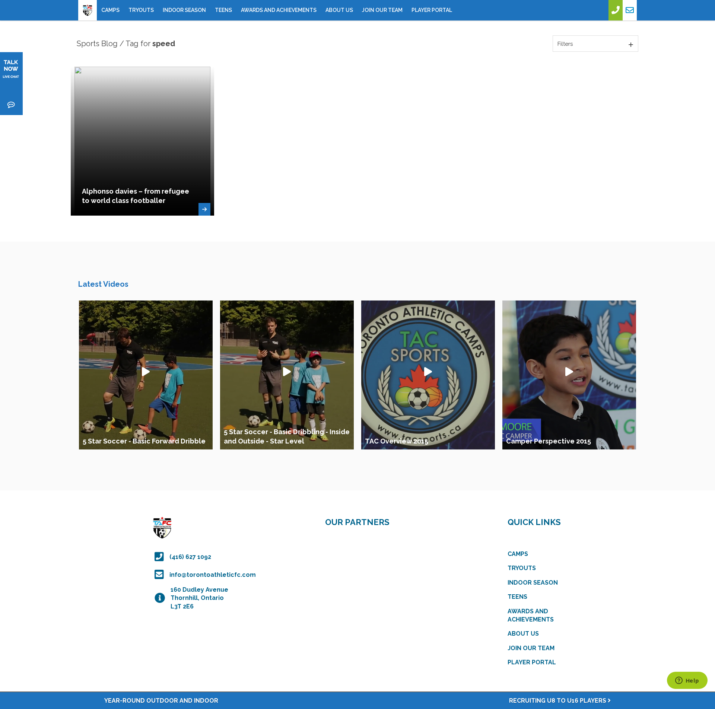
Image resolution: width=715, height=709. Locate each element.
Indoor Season (184, 10)
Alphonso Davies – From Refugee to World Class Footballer (135, 195)
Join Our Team (382, 10)
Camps (110, 10)
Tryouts (141, 10)
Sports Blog (97, 43)
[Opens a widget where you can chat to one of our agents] (687, 681)
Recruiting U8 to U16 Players (558, 700)
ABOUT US (339, 10)
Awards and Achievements (279, 10)
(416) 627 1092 (190, 556)
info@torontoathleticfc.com (212, 574)
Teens (223, 10)
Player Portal (431, 10)
